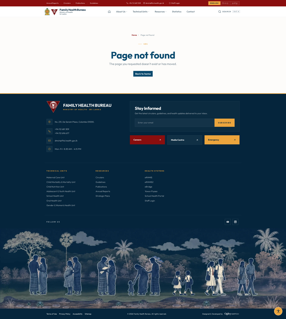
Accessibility (77, 314)
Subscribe (224, 123)
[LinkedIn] (235, 222)
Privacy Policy (64, 314)
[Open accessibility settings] (278, 311)
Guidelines (94, 3)
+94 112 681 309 (133, 3)
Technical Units (140, 11)
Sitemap (88, 314)
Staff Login (175, 3)
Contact (191, 11)
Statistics (176, 11)
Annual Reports (52, 3)
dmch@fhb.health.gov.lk (153, 3)
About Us (120, 11)
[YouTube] (228, 222)
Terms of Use (51, 314)
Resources (160, 11)
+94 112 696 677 (62, 133)
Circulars (67, 3)
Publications (80, 3)
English (214, 3)
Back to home (143, 73)
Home (134, 35)
